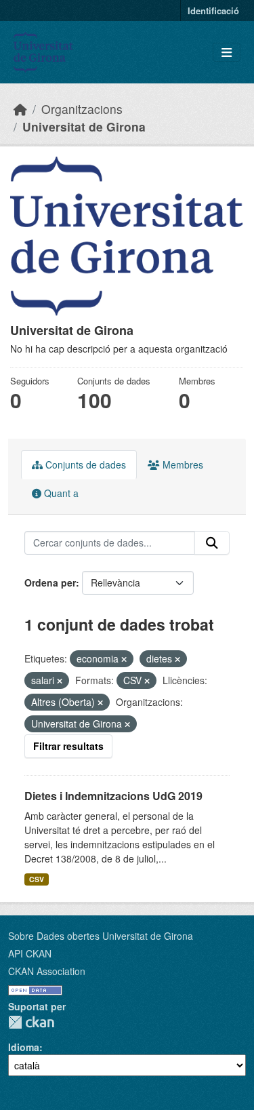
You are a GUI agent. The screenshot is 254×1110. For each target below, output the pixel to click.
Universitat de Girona (84, 126)
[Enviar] (212, 543)
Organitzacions (82, 108)
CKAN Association (46, 971)
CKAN (31, 1022)
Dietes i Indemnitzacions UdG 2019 (113, 796)
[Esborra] (124, 659)
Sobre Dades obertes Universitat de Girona (100, 936)
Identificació (213, 10)
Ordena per (50, 582)
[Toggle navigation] (226, 52)
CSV (36, 879)
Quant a (60, 493)
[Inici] (20, 108)
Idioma (23, 1047)
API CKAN (29, 953)
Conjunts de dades (84, 464)
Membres (181, 464)
